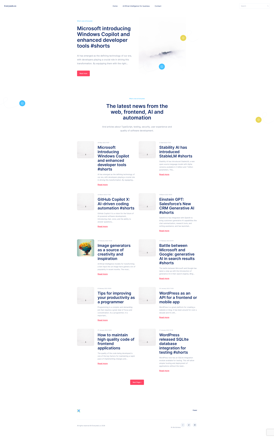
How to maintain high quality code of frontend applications (116, 341)
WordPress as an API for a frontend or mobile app (178, 297)
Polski (195, 410)
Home (115, 6)
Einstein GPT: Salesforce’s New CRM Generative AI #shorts (176, 206)
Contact (158, 6)
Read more (83, 73)
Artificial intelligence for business (136, 6)
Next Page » (137, 382)
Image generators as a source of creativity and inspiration (114, 252)
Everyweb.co (10, 6)
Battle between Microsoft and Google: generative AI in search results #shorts (177, 254)
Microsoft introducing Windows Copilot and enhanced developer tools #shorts (104, 37)
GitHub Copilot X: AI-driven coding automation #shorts (116, 203)
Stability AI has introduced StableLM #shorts (175, 151)
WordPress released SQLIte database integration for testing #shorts (174, 344)
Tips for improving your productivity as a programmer (116, 297)
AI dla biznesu (176, 427)
